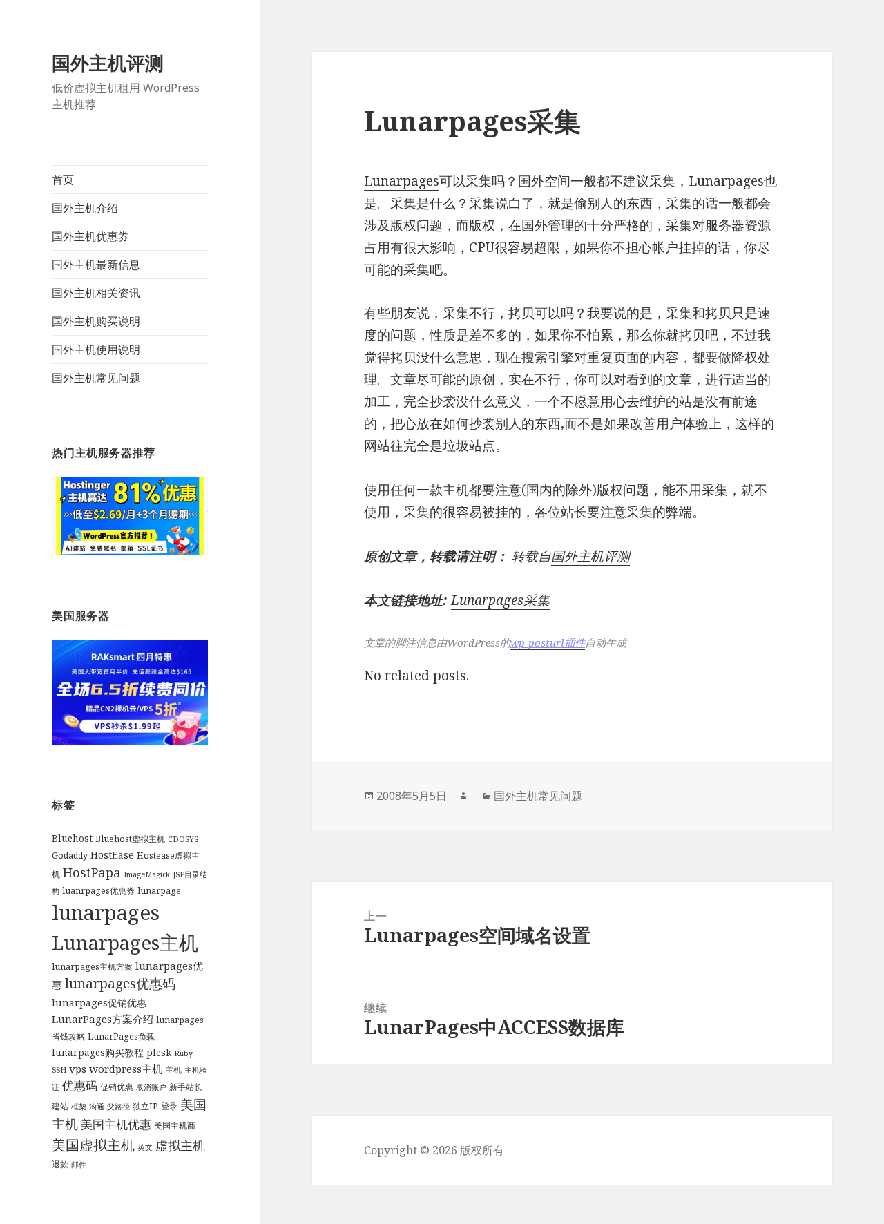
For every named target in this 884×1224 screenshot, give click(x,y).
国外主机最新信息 (96, 264)
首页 (63, 179)
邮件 (78, 1164)
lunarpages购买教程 (98, 1052)
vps (77, 1068)
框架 (78, 1106)
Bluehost (72, 838)
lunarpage (159, 891)
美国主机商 (174, 1125)
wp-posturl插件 (547, 642)
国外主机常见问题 (96, 377)
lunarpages (106, 912)
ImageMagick (147, 874)
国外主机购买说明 (96, 321)
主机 (173, 1069)
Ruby (183, 1053)
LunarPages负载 (121, 1036)
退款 (60, 1164)
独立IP (145, 1106)
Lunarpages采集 (500, 600)
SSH (59, 1070)
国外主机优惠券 (90, 236)
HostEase (112, 854)
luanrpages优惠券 (98, 891)
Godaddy (70, 855)
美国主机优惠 (116, 1124)
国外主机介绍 (85, 208)
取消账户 (151, 1087)
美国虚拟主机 (93, 1144)
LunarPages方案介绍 (102, 1019)
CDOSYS (183, 839)
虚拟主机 (180, 1145)
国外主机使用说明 (96, 349)
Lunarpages (401, 181)
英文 (145, 1147)
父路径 (118, 1106)
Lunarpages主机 (125, 942)
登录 (169, 1106)
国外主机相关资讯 (96, 292)
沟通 (96, 1106)
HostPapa (92, 872)
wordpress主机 (125, 1068)
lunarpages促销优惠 (99, 1002)
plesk (158, 1052)
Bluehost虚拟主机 (130, 839)
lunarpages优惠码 (120, 983)
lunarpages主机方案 (92, 967)
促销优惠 (116, 1087)
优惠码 (79, 1085)
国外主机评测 (108, 62)
